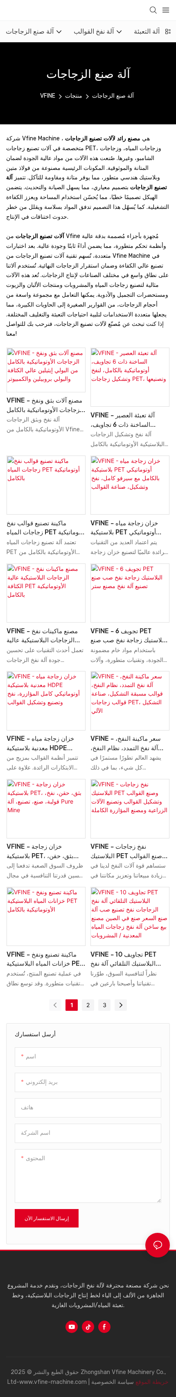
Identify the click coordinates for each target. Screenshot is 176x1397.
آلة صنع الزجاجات (113, 95)
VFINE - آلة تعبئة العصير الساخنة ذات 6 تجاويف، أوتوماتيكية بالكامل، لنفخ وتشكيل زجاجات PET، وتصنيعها (122, 420)
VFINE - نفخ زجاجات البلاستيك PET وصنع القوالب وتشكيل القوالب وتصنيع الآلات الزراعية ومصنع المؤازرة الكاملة (128, 851)
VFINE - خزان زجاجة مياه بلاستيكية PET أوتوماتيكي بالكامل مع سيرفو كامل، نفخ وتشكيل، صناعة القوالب (126, 528)
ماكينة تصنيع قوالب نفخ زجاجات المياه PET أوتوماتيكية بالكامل (46, 528)
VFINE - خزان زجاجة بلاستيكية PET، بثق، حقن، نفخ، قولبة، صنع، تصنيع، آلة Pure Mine (41, 851)
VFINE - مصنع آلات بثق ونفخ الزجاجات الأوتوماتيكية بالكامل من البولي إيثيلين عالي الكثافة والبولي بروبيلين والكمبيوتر (45, 405)
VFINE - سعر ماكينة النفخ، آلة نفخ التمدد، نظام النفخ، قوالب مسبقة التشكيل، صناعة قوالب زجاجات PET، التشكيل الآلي (129, 743)
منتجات (73, 95)
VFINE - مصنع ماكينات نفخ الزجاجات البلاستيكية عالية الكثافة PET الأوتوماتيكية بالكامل (42, 636)
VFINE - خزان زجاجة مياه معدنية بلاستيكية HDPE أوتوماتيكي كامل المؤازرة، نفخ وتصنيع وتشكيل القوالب (45, 743)
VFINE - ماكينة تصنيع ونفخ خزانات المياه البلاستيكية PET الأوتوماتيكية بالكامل (45, 959)
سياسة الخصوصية (112, 1382)
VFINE (47, 95)
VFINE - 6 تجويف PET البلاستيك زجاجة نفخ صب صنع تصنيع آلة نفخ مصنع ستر (129, 636)
